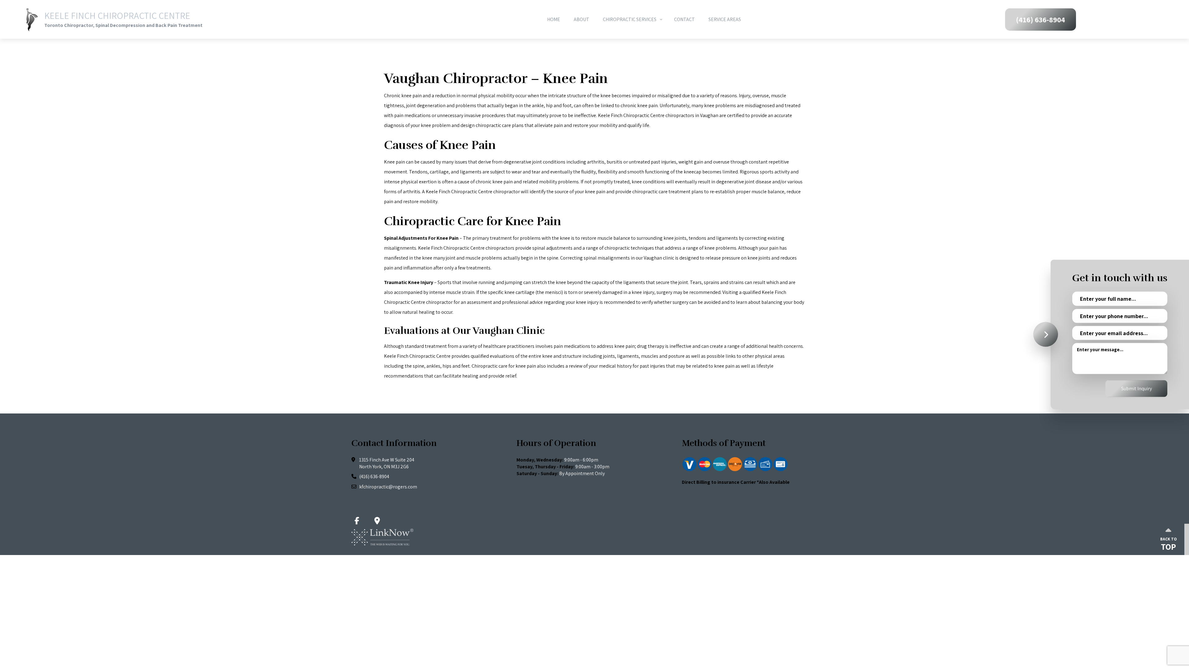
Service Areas (724, 19)
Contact (684, 19)
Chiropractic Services (629, 19)
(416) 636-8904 (1040, 19)
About (581, 19)
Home (553, 19)
